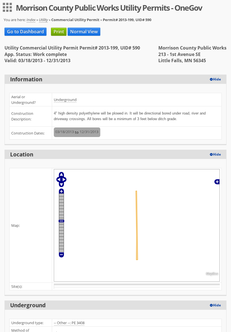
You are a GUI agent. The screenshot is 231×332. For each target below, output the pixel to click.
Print (59, 31)
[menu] (7, 7)
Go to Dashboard (25, 31)
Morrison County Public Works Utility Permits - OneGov (109, 7)
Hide (217, 79)
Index (30, 19)
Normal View (84, 31)
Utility (43, 19)
